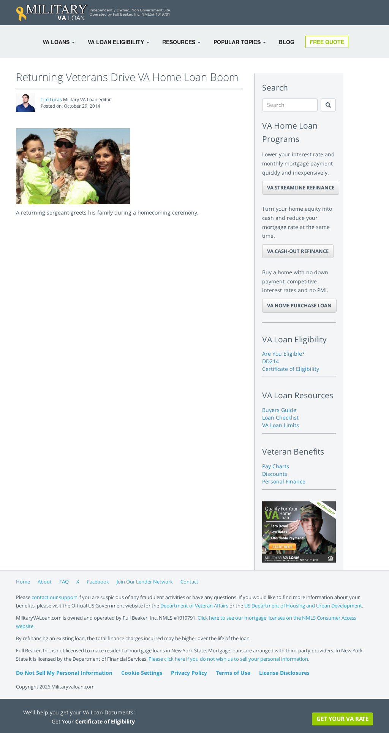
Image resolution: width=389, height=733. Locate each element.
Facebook (98, 581)
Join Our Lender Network (145, 581)
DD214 (270, 361)
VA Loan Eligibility (116, 42)
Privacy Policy (189, 672)
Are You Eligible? (283, 353)
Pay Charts (275, 466)
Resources (179, 42)
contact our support (54, 597)
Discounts (274, 473)
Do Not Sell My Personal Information (64, 672)
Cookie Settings (141, 672)
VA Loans (57, 42)
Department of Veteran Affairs (194, 605)
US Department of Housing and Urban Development (303, 605)
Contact (189, 581)
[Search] (328, 105)
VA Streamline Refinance (300, 187)
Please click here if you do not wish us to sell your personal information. (229, 658)
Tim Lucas (51, 99)
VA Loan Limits (280, 425)
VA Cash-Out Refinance (298, 251)
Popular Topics (237, 42)
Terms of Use (233, 672)
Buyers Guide (279, 409)
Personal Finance (283, 481)
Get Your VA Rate (342, 718)
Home (23, 581)
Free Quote (327, 42)
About (45, 581)
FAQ (64, 581)
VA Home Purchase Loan (299, 305)
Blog (286, 42)
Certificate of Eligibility (290, 368)
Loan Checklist (280, 417)
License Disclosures (284, 672)
